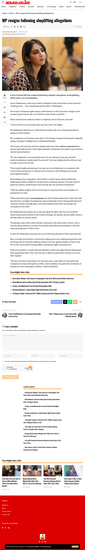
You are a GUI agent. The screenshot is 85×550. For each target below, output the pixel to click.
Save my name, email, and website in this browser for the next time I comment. (30, 361)
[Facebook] (2, 527)
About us (5, 505)
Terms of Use (46, 546)
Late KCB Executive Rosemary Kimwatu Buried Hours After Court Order (52, 481)
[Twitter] (5, 527)
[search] (70, 2)
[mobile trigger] (4, 2)
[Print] (21, 26)
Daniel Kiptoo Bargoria (9, 32)
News (11, 13)
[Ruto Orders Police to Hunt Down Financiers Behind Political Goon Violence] (73, 470)
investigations (37, 198)
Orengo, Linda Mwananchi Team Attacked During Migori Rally (31, 286)
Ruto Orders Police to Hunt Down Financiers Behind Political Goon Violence (73, 481)
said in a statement (68, 146)
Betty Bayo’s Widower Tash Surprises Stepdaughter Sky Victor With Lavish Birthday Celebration (43, 278)
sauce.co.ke (6, 514)
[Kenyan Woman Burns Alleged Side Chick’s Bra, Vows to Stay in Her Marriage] (32, 470)
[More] (24, 26)
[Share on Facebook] (11, 26)
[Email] (17, 26)
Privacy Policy (34, 546)
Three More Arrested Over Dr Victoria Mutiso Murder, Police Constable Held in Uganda (11, 482)
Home (4, 13)
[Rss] (9, 527)
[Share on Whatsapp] (70, 302)
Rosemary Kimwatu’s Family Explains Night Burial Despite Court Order (34, 290)
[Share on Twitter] (14, 26)
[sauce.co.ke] (18, 2)
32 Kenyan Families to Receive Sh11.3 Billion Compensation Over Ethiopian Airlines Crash (40, 293)
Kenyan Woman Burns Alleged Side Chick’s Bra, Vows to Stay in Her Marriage (32, 481)
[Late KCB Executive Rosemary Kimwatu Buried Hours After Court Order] (53, 470)
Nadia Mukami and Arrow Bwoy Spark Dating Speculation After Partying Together (38, 282)
